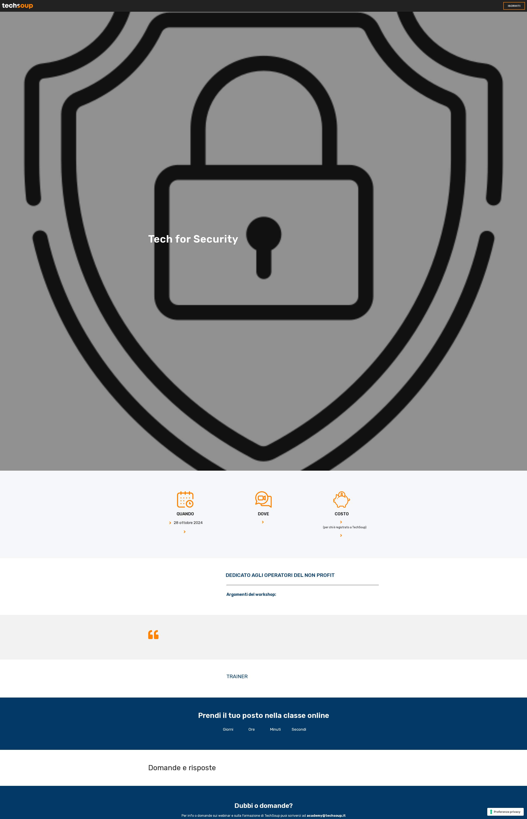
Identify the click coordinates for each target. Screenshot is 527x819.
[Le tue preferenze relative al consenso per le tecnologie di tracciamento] (505, 812)
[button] (514, 6)
